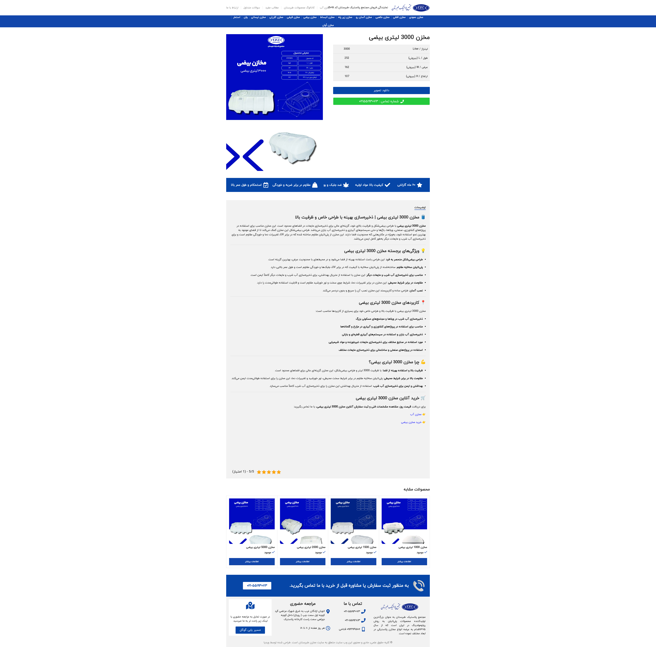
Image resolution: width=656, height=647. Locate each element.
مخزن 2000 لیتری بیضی (311, 547)
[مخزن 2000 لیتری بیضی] (303, 521)
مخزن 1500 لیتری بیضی (362, 547)
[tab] (420, 207)
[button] (250, 630)
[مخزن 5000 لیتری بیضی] (252, 521)
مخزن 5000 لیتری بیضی (260, 547)
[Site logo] (410, 7)
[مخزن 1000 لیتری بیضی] (404, 521)
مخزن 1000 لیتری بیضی (413, 547)
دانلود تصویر (381, 90)
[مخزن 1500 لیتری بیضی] (353, 521)
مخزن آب (415, 414)
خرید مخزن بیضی (411, 422)
